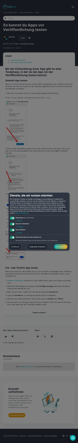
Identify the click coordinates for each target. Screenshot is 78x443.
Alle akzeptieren (61, 246)
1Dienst (19, 221)
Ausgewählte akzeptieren (37, 246)
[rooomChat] (73, 438)
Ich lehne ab (15, 246)
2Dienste (19, 227)
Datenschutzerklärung (21, 213)
